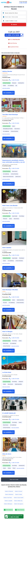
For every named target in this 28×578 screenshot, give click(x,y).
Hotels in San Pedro (8, 497)
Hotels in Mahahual (9, 494)
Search (15, 24)
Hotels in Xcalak (18, 494)
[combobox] (15, 13)
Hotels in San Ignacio (18, 503)
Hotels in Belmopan (8, 503)
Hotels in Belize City (18, 500)
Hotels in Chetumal (9, 491)
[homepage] (6, 2)
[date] (3, 16)
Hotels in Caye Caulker (18, 497)
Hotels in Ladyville (8, 500)
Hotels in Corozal (18, 491)
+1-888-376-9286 (23, 2)
